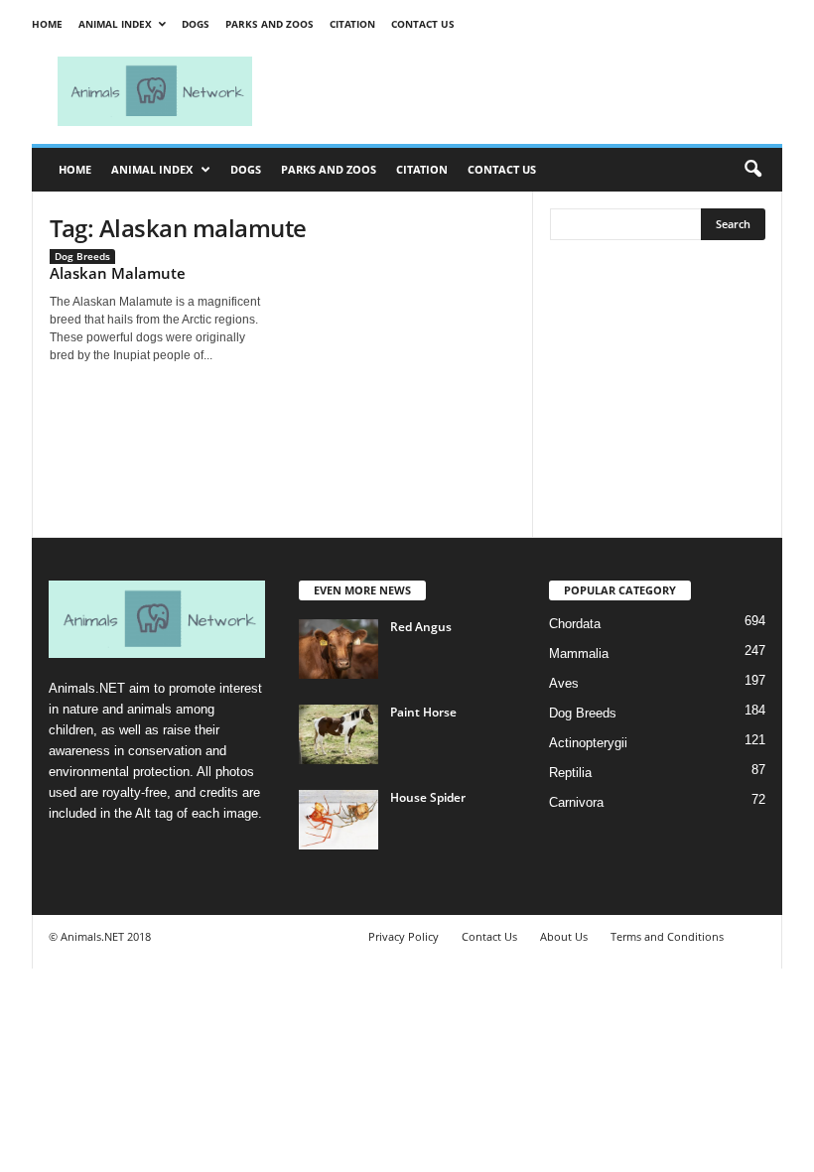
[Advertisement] (530, 91)
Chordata (575, 623)
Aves (564, 683)
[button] (752, 170)
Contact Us (423, 24)
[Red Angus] (338, 649)
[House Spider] (338, 819)
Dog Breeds (82, 256)
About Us (564, 936)
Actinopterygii (588, 742)
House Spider (428, 797)
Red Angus (421, 626)
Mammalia (579, 653)
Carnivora (576, 802)
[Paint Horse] (338, 734)
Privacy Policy (403, 936)
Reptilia (570, 772)
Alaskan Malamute (118, 273)
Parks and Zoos (269, 24)
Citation (352, 24)
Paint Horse (423, 712)
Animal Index (115, 24)
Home (47, 24)
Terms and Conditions (667, 936)
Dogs (195, 24)
